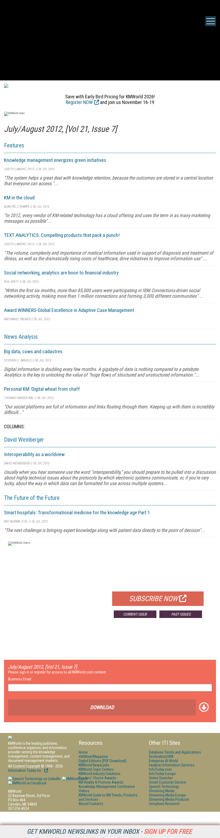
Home (83, 752)
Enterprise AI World (163, 761)
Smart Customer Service (167, 782)
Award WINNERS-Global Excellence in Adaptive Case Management (69, 310)
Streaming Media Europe (167, 795)
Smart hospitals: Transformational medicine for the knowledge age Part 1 (77, 512)
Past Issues (180, 614)
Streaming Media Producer (169, 799)
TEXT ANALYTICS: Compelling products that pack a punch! (62, 235)
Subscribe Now (153, 598)
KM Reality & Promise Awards (101, 782)
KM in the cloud (19, 198)
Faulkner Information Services (171, 765)
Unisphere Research (164, 804)
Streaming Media (161, 791)
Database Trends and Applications (175, 752)
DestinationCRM (161, 756)
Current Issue (135, 614)
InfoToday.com (160, 769)
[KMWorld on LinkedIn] (34, 779)
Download (102, 707)
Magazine (93, 756)
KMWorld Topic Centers (96, 769)
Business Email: (20, 679)
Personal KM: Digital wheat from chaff (42, 389)
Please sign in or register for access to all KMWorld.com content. (57, 672)
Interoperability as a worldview (34, 454)
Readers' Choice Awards (97, 778)
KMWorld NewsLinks (94, 765)
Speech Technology (164, 786)
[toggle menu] (210, 21)
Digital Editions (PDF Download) (102, 761)
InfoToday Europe (162, 774)
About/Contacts (91, 804)
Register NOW (79, 102)
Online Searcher (161, 778)
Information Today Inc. (25, 770)
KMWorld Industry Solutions (99, 774)
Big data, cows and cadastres (33, 351)
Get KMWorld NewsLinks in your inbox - (109, 831)
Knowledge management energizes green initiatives (55, 160)
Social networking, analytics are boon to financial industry (61, 273)
